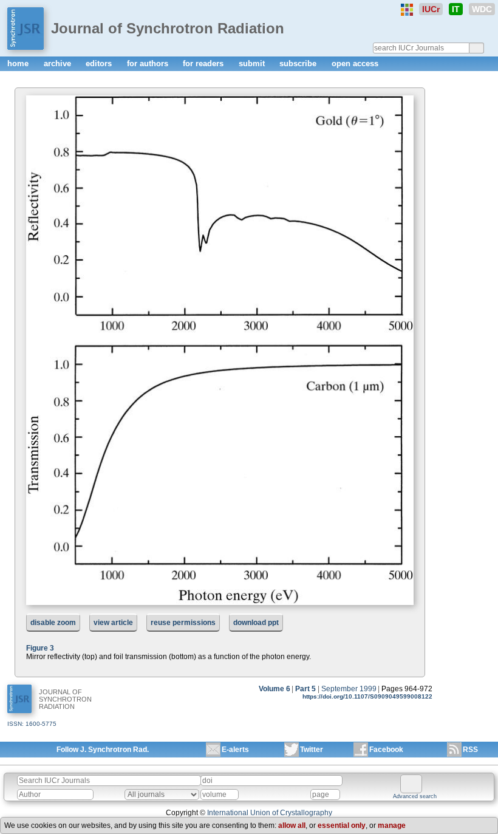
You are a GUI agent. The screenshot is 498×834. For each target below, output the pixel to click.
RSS (470, 749)
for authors (149, 63)
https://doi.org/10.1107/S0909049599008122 (367, 696)
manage (392, 825)
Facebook (386, 749)
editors (100, 63)
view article (113, 622)
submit (253, 63)
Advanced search (415, 796)
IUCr (431, 9)
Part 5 (305, 689)
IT (456, 9)
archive (58, 63)
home (19, 63)
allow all (291, 825)
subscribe (299, 63)
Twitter (311, 749)
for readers (204, 63)
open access (355, 63)
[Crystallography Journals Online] (406, 9)
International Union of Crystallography (269, 812)
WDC (482, 9)
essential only (342, 825)
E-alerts (235, 749)
